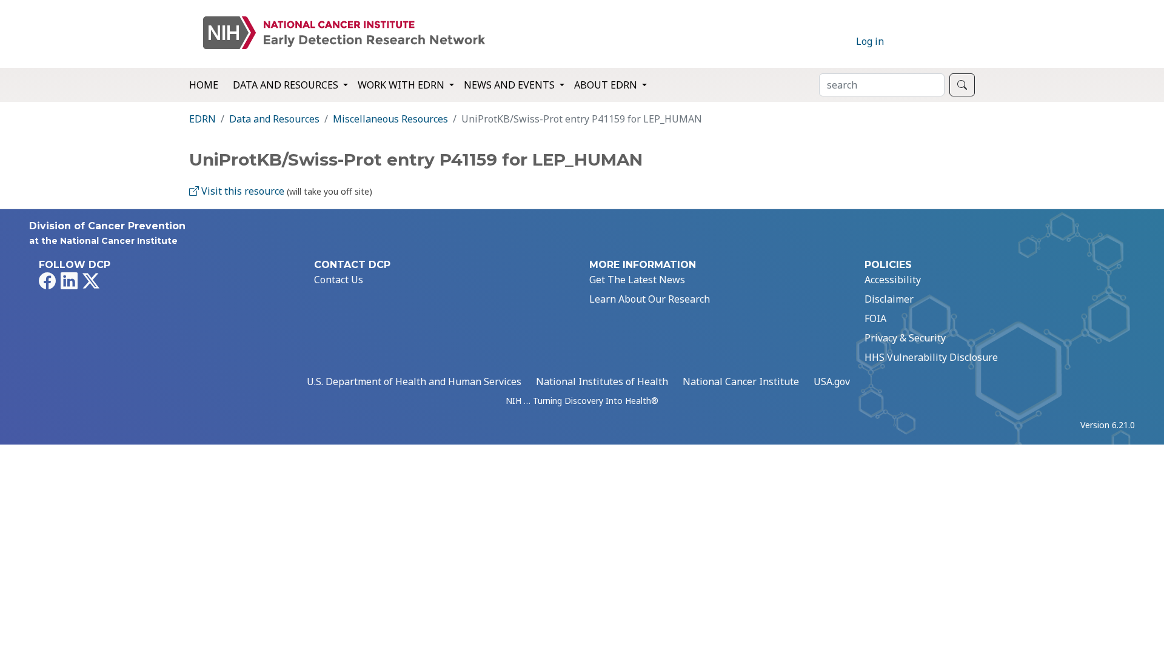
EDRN (202, 119)
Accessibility (893, 279)
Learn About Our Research (649, 299)
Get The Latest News (637, 279)
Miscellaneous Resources (390, 119)
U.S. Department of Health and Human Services (414, 381)
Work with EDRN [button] (402, 85)
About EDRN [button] (607, 85)
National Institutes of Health (602, 381)
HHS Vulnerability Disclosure (931, 357)
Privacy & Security (905, 337)
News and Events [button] (510, 85)
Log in (870, 41)
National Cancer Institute (741, 381)
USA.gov (832, 381)
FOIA (875, 318)
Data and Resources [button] (287, 85)
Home (203, 85)
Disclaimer (889, 299)
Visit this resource (241, 191)
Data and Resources (274, 119)
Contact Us (338, 279)
